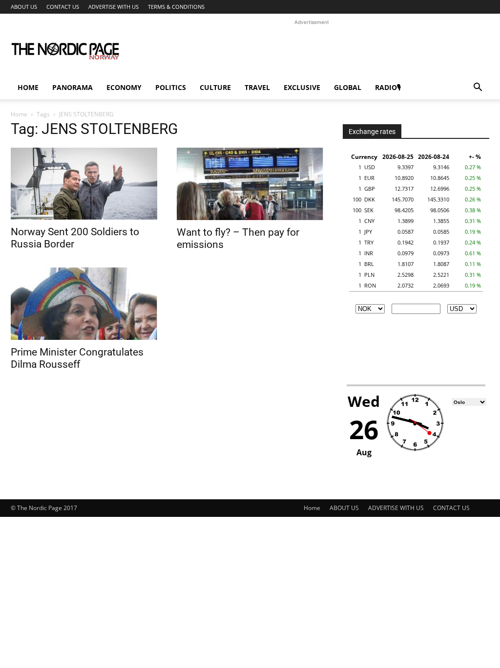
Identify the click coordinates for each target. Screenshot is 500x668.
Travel (257, 87)
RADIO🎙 (388, 87)
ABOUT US (24, 6)
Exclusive (302, 87)
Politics (170, 87)
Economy (124, 87)
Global (347, 87)
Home (28, 87)
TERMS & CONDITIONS (176, 6)
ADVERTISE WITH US (113, 6)
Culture (215, 87)
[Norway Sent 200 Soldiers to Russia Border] (84, 184)
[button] (477, 88)
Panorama (72, 87)
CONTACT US (62, 6)
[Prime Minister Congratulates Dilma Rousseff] (84, 303)
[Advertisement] (311, 49)
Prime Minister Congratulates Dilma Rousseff (77, 358)
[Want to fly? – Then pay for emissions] (250, 184)
